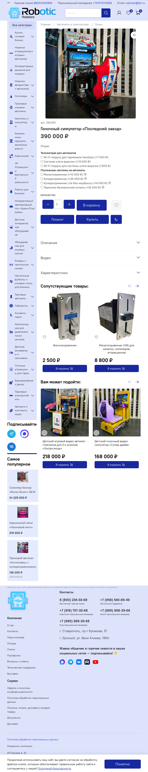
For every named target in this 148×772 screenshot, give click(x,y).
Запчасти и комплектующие (21, 410)
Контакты (12, 631)
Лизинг (57, 219)
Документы (14, 717)
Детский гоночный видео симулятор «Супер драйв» (111, 442)
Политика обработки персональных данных (28, 699)
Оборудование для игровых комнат (21, 247)
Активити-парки (21, 314)
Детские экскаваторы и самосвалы (21, 352)
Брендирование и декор (24, 382)
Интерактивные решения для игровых (24, 70)
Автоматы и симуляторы (73, 24)
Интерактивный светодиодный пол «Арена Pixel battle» (25, 206)
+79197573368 (102, 3)
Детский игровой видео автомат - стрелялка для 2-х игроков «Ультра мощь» (65, 444)
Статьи (11, 649)
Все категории (22, 25)
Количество (48, 195)
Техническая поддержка (21, 667)
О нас (10, 625)
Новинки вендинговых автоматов (22, 84)
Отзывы (11, 643)
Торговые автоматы (20, 296)
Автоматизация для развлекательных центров (21, 332)
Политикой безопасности (54, 768)
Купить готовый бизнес (19, 36)
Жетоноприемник (65, 345)
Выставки (12, 673)
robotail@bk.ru (135, 3)
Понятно (123, 764)
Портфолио (14, 655)
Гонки (98, 24)
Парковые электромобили (22, 395)
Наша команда (15, 637)
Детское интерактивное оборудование (22, 227)
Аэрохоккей (22, 156)
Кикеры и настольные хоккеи (22, 264)
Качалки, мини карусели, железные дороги (21, 141)
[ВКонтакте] (11, 447)
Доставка (12, 723)
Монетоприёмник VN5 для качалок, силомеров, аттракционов (116, 348)
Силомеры (21, 96)
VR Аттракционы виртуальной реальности (21, 173)
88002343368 (43, 3)
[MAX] (24, 434)
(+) (76, 157)
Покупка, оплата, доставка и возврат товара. (28, 709)
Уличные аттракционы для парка (22, 369)
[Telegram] (11, 434)
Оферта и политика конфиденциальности (19, 690)
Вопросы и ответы (18, 661)
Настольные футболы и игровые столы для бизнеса (23, 281)
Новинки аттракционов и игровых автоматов (24, 53)
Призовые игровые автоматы (21, 107)
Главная (46, 24)
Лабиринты (21, 305)
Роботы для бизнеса (21, 191)
